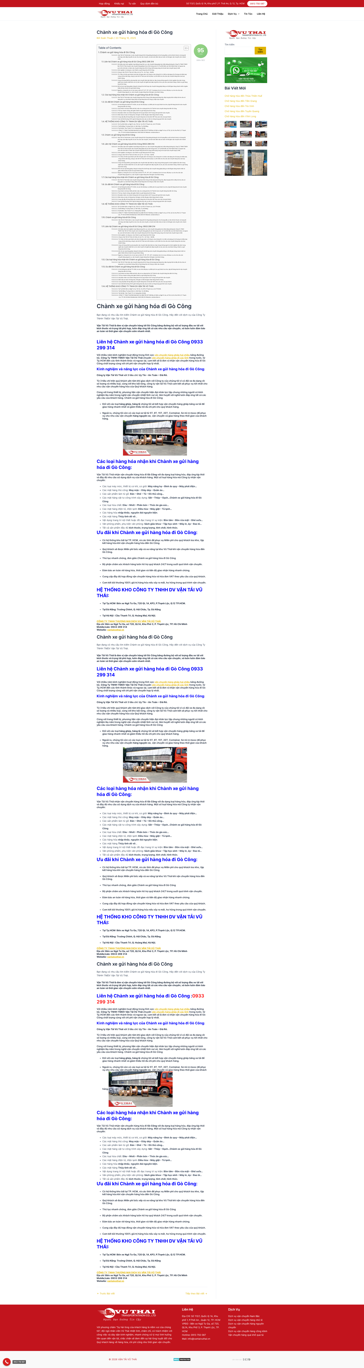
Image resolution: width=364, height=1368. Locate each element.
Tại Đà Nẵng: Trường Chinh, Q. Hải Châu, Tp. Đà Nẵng (133, 126)
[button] (257, 3)
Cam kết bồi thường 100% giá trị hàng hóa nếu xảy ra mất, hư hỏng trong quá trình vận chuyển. (144, 119)
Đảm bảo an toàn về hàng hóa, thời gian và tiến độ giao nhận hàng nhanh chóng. (140, 114)
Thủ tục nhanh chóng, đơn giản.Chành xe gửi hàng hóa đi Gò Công (136, 110)
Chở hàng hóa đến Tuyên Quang (242, 111)
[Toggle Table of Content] (185, 48)
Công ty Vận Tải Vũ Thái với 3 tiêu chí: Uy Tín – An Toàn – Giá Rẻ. (136, 72)
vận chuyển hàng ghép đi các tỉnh (170, 357)
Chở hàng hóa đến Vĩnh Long (240, 116)
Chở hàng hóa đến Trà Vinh (239, 106)
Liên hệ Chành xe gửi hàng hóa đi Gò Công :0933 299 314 (130, 226)
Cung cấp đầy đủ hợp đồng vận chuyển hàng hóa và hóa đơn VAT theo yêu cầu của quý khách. (144, 117)
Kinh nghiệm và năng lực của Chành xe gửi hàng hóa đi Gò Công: (136, 70)
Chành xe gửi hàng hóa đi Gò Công (117, 52)
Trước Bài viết (106, 1293)
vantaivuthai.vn (115, 629)
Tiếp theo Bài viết (196, 1293)
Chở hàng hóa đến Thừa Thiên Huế (243, 95)
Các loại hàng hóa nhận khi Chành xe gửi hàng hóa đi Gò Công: (132, 95)
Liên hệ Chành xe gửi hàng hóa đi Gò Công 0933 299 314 (129, 61)
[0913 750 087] (7, 1362)
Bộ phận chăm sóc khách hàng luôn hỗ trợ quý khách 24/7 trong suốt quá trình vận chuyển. (144, 112)
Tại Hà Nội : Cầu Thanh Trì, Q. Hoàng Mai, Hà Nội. (132, 128)
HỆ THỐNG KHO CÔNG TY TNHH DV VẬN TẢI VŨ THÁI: (129, 121)
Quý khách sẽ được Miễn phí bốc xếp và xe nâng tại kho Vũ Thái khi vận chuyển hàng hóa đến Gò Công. (147, 108)
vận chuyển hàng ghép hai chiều (172, 354)
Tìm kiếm (229, 44)
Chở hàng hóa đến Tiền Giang (241, 101)
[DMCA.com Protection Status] (182, 1359)
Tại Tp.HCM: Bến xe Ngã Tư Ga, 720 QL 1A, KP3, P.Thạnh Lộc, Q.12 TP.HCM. (139, 124)
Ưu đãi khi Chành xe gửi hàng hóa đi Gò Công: (125, 102)
